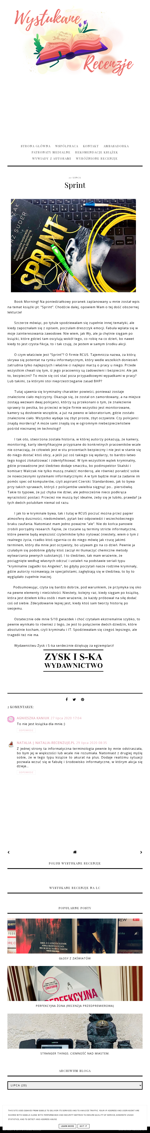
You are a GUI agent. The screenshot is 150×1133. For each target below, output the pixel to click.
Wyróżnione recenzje (97, 158)
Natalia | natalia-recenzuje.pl (46, 743)
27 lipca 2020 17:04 (66, 718)
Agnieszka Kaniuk (33, 718)
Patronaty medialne (51, 152)
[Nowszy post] (8, 852)
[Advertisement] (74, 108)
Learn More (67, 1126)
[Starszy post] (141, 852)
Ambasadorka (116, 146)
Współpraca (66, 146)
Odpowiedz (26, 730)
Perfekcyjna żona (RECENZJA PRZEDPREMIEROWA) (75, 1006)
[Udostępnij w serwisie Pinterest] (82, 700)
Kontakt (91, 146)
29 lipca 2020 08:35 (91, 743)
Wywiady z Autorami (51, 158)
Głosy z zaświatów (75, 958)
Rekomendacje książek (96, 152)
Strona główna (36, 146)
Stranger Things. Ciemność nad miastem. (74, 1053)
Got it (83, 1126)
